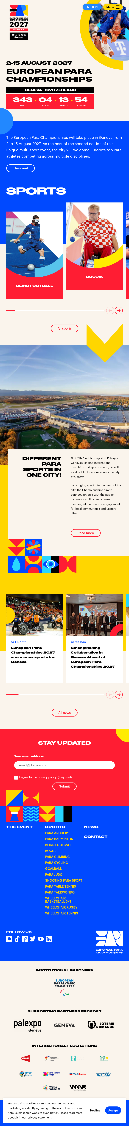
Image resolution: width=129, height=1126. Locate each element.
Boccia (51, 851)
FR (92, 7)
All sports (65, 328)
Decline (95, 1110)
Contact (96, 836)
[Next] (119, 310)
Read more (86, 533)
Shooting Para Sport (63, 880)
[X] (33, 939)
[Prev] (110, 310)
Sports (55, 827)
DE (97, 7)
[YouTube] (41, 939)
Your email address (29, 756)
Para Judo (53, 874)
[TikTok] (17, 939)
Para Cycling (56, 862)
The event (20, 168)
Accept (113, 1110)
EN (87, 7)
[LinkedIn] (49, 939)
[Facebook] (25, 939)
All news (64, 712)
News (91, 827)
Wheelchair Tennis (61, 913)
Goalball (53, 868)
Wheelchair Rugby (61, 907)
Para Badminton (59, 839)
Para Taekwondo (60, 892)
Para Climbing (57, 856)
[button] (110, 310)
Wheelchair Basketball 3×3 (58, 899)
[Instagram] (9, 939)
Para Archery (57, 833)
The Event (19, 827)
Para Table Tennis (60, 886)
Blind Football (58, 845)
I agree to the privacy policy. (45, 777)
